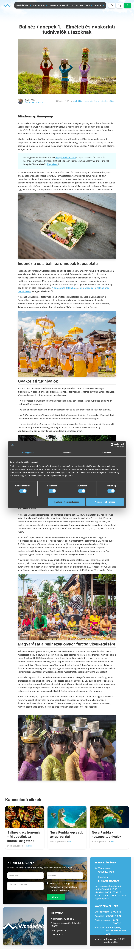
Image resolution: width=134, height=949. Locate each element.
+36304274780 (106, 872)
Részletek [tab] (67, 453)
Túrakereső (55, 5)
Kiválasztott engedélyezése (66, 502)
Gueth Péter (30, 100)
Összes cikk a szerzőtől (34, 102)
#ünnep (113, 101)
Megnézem (52, 164)
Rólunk (98, 5)
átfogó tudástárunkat (65, 157)
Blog (88, 5)
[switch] (52, 491)
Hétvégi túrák (22, 5)
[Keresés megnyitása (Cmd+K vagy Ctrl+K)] (111, 5)
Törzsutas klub (77, 5)
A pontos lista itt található (64, 288)
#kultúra (93, 101)
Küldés (54, 897)
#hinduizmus (83, 101)
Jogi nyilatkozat (58, 930)
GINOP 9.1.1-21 (58, 934)
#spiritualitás (103, 101)
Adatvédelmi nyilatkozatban (63, 887)
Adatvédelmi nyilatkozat (62, 919)
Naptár (65, 5)
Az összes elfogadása (105, 502)
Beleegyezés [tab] (28, 453)
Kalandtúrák (39, 5)
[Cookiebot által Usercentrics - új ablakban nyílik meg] (112, 445)
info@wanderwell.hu (108, 880)
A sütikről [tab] (106, 453)
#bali (75, 101)
